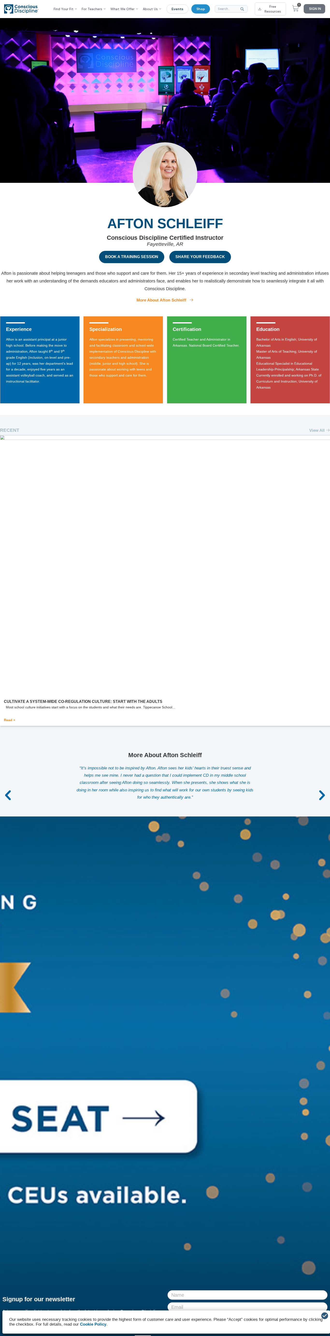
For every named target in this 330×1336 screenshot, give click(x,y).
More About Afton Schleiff (161, 300)
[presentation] (8, 797)
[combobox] (231, 9)
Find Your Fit (63, 9)
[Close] (324, 1315)
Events (177, 9)
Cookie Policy (93, 1324)
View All (317, 430)
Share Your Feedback (200, 257)
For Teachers (92, 9)
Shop (200, 9)
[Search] (243, 9)
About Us (150, 9)
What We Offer (122, 9)
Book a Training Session (131, 257)
